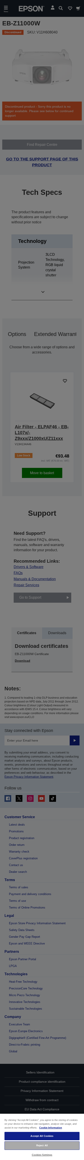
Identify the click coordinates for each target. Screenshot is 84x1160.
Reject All (42, 1145)
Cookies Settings (42, 1154)
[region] (42, 1136)
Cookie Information (50, 1127)
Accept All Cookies (41, 1136)
